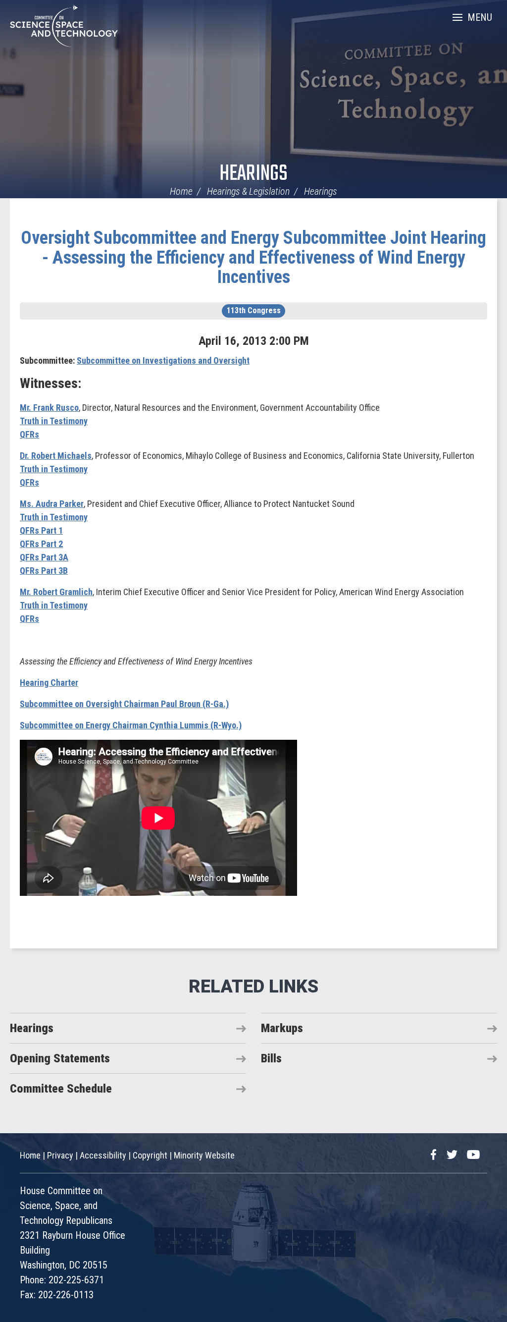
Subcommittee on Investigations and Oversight (163, 360)
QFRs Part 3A (44, 557)
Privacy (60, 1155)
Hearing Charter (49, 682)
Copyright (150, 1155)
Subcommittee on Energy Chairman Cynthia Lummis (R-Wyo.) (131, 725)
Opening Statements (60, 1058)
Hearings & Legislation (248, 191)
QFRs (29, 434)
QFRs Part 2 (41, 544)
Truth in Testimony (54, 421)
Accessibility (103, 1155)
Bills (271, 1058)
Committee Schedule (61, 1089)
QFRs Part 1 (41, 530)
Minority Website (204, 1155)
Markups (282, 1028)
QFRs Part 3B (44, 570)
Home (181, 191)
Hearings (253, 174)
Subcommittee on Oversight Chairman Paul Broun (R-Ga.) (124, 704)
